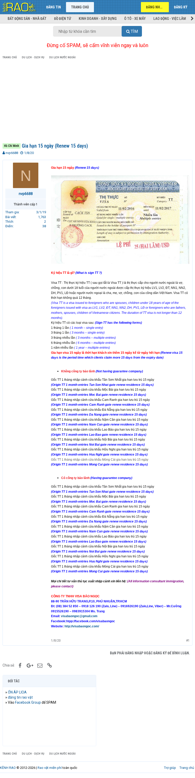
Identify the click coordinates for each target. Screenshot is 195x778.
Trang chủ (80, 7)
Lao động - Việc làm (169, 19)
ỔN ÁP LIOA (17, 692)
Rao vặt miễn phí (50, 768)
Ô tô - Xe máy (135, 19)
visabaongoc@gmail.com (79, 616)
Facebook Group (28, 702)
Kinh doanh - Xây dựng (98, 19)
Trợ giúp (170, 768)
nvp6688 (12, 153)
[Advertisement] (97, 102)
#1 (188, 640)
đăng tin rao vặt (20, 697)
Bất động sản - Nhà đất (27, 19)
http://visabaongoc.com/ (81, 626)
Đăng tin (53, 7)
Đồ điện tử (62, 19)
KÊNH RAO (8, 768)
